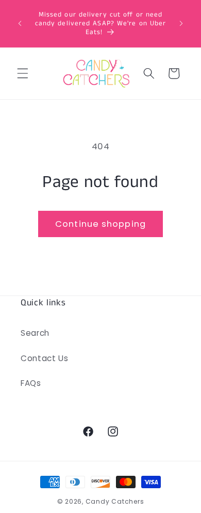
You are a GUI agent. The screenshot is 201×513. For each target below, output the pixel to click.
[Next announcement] (181, 23)
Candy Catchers (115, 501)
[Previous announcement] (20, 23)
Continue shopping (100, 224)
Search (35, 333)
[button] (22, 73)
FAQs (31, 383)
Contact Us (45, 358)
